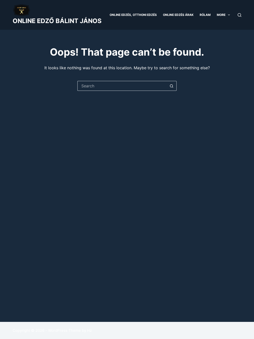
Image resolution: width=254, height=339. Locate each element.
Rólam (205, 15)
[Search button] (172, 86)
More (221, 15)
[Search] (239, 15)
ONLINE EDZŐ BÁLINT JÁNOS (57, 21)
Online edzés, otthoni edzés (133, 15)
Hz (89, 330)
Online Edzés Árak (178, 15)
